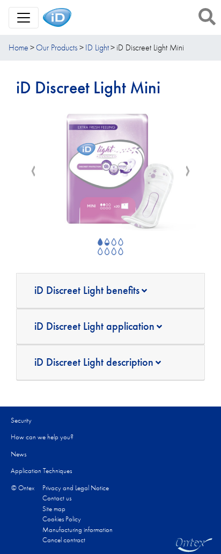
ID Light (97, 47)
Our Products (56, 47)
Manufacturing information (77, 529)
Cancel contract (63, 539)
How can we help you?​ (42, 436)
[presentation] (33, 171)
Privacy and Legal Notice (75, 487)
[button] (207, 16)
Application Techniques (41, 470)
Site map (53, 508)
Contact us (56, 498)
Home (18, 47)
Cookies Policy (61, 518)
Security (21, 420)
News (18, 454)
